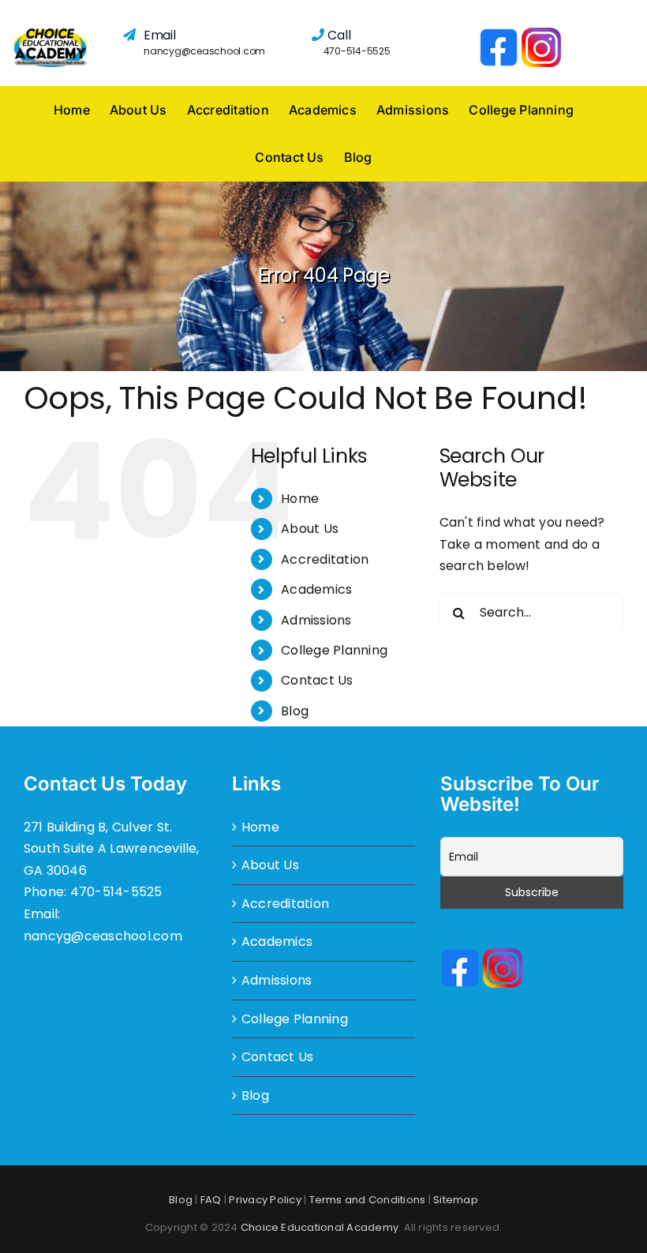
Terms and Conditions (367, 1199)
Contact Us (317, 680)
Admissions (316, 620)
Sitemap (455, 1199)
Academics (316, 589)
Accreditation (324, 559)
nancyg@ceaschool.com (204, 51)
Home (300, 499)
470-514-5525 (357, 51)
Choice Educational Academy (319, 1227)
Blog (295, 711)
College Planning (334, 650)
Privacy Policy (265, 1199)
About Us (309, 529)
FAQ (211, 1199)
